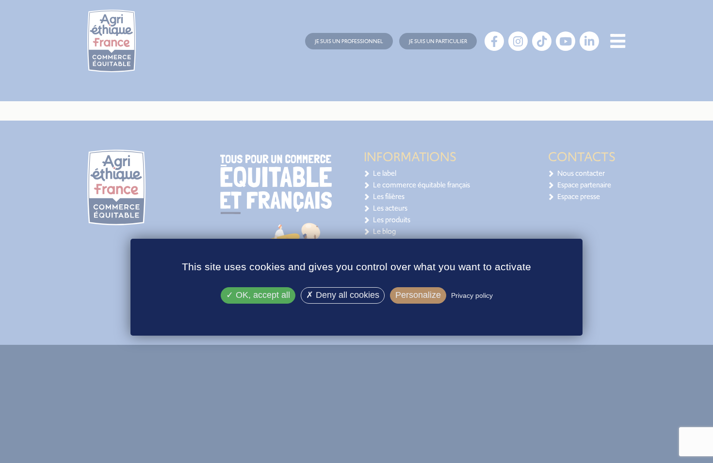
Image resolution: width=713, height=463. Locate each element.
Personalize (418, 295)
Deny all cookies (346, 295)
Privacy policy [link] (472, 295)
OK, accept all (261, 295)
